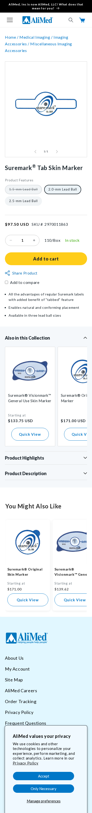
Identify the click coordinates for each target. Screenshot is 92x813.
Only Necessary (43, 788)
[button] (9, 20)
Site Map (14, 679)
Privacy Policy (25, 763)
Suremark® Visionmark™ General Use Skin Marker (30, 398)
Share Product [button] (25, 273)
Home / (12, 37)
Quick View (30, 434)
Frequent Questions (25, 723)
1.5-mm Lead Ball (25, 190)
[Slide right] (57, 151)
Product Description (26, 473)
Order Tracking (20, 701)
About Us (14, 658)
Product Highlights (24, 458)
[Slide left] (35, 151)
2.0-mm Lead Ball (62, 189)
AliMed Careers (21, 690)
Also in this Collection (27, 338)
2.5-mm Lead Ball (23, 201)
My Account (17, 669)
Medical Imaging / (36, 37)
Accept (43, 776)
